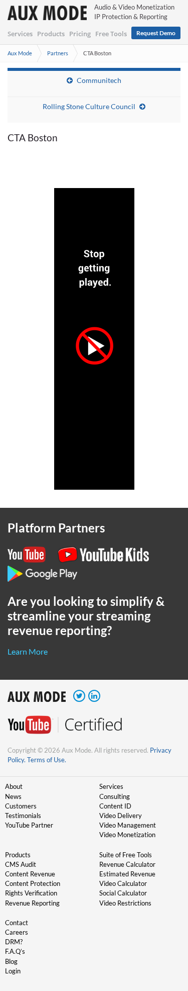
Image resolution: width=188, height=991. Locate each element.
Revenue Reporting (32, 903)
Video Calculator (123, 883)
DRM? (14, 942)
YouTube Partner (29, 825)
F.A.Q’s (15, 951)
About (14, 786)
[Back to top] (165, 931)
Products (51, 33)
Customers (21, 806)
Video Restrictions (125, 903)
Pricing (80, 33)
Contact (16, 923)
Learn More (28, 651)
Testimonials (23, 816)
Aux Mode (20, 53)
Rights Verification (31, 893)
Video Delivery (120, 816)
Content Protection (32, 883)
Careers (16, 932)
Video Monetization (127, 835)
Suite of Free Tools (125, 855)
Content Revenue (30, 874)
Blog (11, 961)
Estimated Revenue (127, 874)
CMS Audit (20, 864)
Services (20, 33)
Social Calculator (123, 893)
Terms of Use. (46, 760)
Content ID (115, 806)
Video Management (127, 825)
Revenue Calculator (127, 864)
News (13, 796)
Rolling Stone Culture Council (89, 106)
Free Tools (111, 33)
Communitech (99, 80)
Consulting (114, 796)
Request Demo (155, 33)
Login (13, 971)
